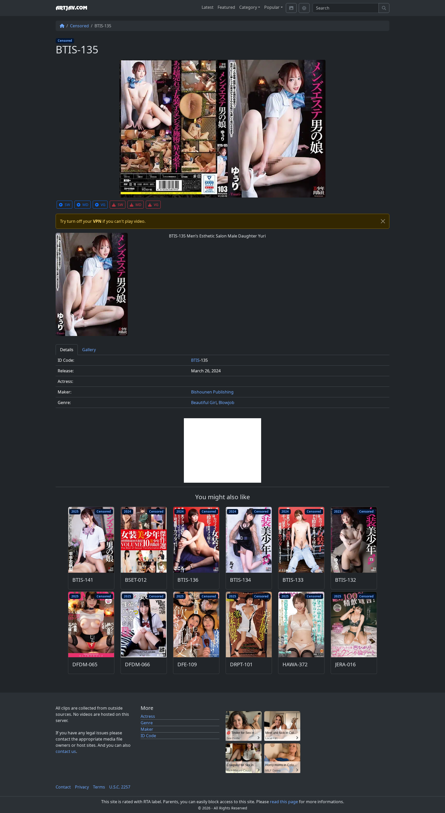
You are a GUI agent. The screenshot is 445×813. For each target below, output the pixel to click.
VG (103, 204)
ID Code (148, 735)
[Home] (62, 26)
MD (85, 204)
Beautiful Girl (204, 402)
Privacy (82, 787)
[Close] (383, 221)
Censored (79, 26)
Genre (147, 723)
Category (248, 7)
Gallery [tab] (89, 349)
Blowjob (226, 402)
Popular (272, 7)
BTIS (195, 360)
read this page (284, 801)
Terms (99, 787)
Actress (148, 716)
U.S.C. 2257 (119, 787)
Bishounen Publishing (212, 392)
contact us (66, 751)
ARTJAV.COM (71, 8)
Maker (147, 729)
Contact (63, 787)
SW (67, 204)
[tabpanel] (222, 383)
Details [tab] (66, 349)
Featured (226, 7)
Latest (207, 7)
